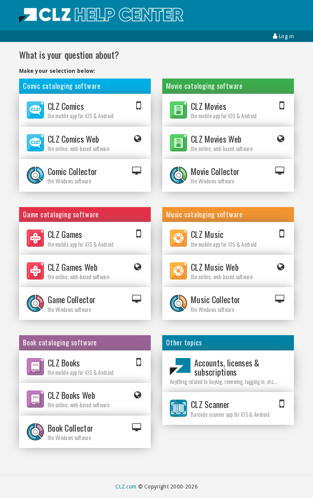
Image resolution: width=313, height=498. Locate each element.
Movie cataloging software (204, 86)
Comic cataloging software (62, 86)
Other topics (184, 343)
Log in (285, 36)
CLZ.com (125, 487)
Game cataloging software (61, 214)
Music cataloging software (204, 214)
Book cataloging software (60, 343)
